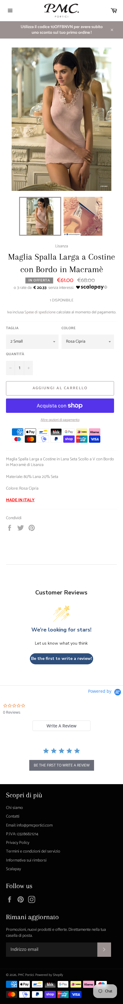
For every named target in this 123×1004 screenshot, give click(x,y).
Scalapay (13, 869)
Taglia (12, 328)
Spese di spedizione (40, 312)
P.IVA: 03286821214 (22, 834)
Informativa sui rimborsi (26, 860)
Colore (68, 328)
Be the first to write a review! (61, 658)
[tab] (61, 726)
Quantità (15, 354)
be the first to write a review (62, 765)
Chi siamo (14, 807)
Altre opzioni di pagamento (60, 420)
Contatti (12, 816)
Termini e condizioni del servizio (33, 851)
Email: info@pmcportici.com (29, 825)
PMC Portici (26, 975)
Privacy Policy (17, 842)
